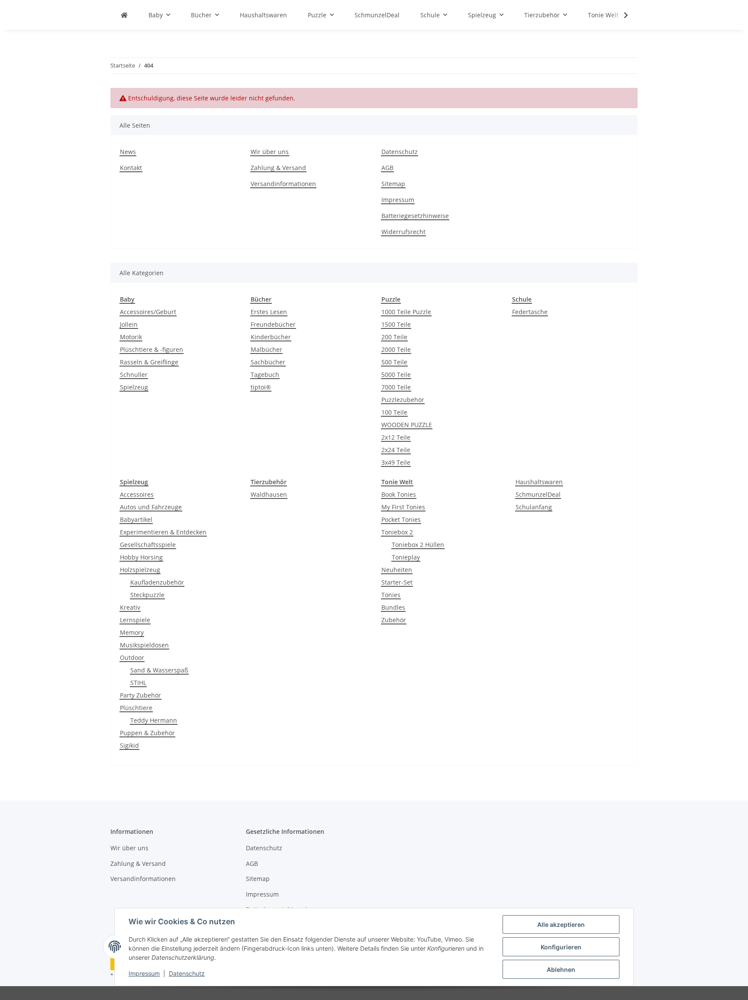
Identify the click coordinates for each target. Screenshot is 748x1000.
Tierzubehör (269, 482)
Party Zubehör (140, 695)
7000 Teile (396, 387)
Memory (132, 632)
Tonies (390, 595)
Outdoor (132, 657)
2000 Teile (396, 349)
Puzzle (390, 299)
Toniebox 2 (397, 532)
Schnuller (134, 374)
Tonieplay (406, 557)
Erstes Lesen (269, 312)
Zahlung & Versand (278, 168)
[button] (620, 15)
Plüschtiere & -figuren (151, 349)
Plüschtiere (136, 708)
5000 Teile (396, 374)
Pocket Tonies (401, 519)
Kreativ (130, 607)
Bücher (261, 299)
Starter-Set (397, 582)
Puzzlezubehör (402, 399)
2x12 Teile (395, 437)
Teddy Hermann (153, 720)
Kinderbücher (271, 337)
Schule (522, 299)
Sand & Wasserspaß (159, 670)
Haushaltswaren (539, 482)
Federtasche (530, 312)
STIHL (138, 682)
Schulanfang (534, 507)
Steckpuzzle (147, 595)
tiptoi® (261, 387)
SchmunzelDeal (538, 494)
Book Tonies (398, 494)
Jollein (129, 324)
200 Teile (394, 337)
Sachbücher (268, 362)
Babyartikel (136, 519)
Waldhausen (269, 494)
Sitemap (393, 184)
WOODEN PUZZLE (406, 425)
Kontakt (131, 168)
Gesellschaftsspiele (148, 544)
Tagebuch (265, 374)
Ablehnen (561, 969)
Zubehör (393, 620)
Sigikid (129, 745)
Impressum (144, 973)
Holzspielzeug (140, 570)
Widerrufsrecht (403, 232)
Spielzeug (134, 387)
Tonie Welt (397, 482)
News (128, 152)
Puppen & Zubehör (147, 733)
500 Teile (394, 362)
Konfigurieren (561, 947)
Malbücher (266, 349)
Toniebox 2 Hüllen (418, 544)
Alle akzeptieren (561, 924)
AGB (387, 168)
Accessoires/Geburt (148, 312)
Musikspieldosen (144, 645)
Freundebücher (273, 324)
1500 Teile (396, 324)
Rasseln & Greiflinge (149, 362)
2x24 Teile (395, 450)
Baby (127, 299)
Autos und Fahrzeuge (151, 507)
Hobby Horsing (141, 557)
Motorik (131, 337)
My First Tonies (403, 507)
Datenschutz (187, 973)
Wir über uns (270, 152)
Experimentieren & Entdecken (163, 532)
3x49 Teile (395, 462)
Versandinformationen (283, 184)
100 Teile (394, 412)
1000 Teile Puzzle (406, 312)
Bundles (393, 607)
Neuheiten (396, 570)
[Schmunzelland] (124, 15)
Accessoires (137, 494)
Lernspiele (135, 620)
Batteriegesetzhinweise (415, 216)
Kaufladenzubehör (157, 582)
